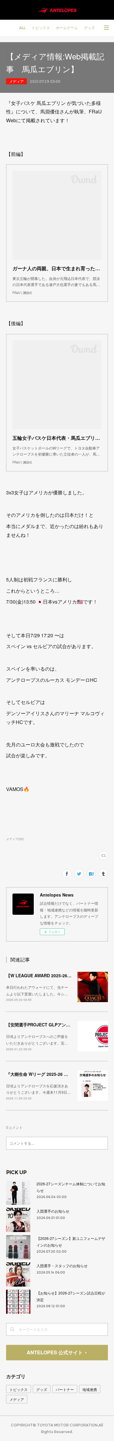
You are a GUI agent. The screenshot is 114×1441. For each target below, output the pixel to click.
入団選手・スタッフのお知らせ (62, 1265)
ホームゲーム (67, 27)
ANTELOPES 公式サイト (55, 1352)
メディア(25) (15, 839)
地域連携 (89, 1389)
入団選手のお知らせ (52, 1211)
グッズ (89, 27)
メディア (16, 81)
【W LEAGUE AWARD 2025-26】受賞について (51, 975)
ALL (22, 27)
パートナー (65, 1389)
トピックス (41, 27)
